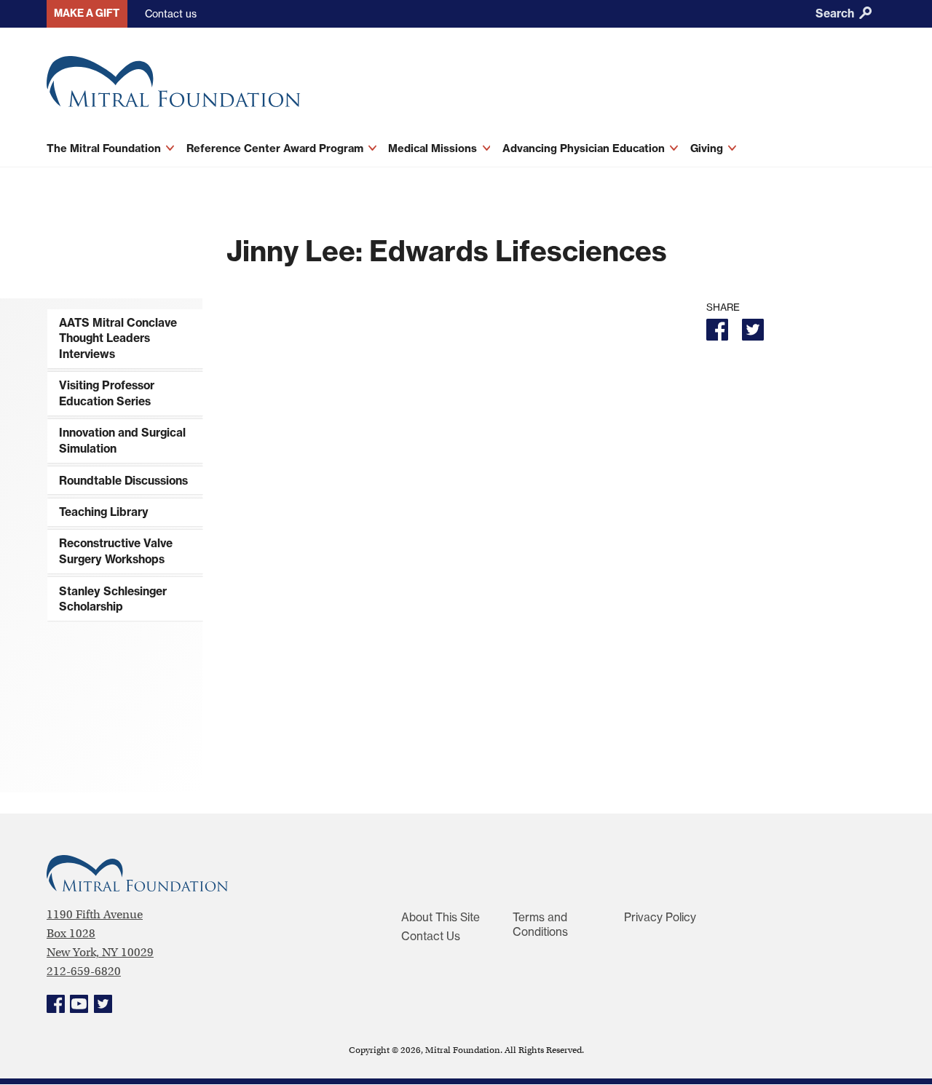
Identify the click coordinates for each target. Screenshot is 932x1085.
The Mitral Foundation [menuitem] (105, 148)
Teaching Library (104, 512)
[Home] (298, 87)
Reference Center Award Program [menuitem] (276, 148)
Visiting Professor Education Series (106, 393)
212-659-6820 (84, 971)
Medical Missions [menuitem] (434, 148)
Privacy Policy (660, 917)
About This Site (440, 917)
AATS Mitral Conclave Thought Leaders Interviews (118, 338)
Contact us (171, 13)
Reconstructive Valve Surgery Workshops (116, 551)
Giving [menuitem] (708, 148)
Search (836, 13)
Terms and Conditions (540, 924)
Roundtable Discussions (123, 481)
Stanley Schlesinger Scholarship (113, 599)
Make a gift (86, 13)
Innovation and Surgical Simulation (122, 441)
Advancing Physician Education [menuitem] (585, 148)
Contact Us (430, 936)
